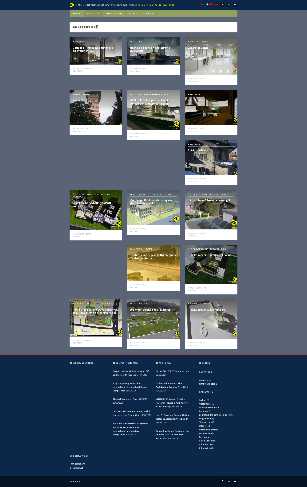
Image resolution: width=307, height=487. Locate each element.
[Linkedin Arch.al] (228, 4)
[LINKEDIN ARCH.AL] (228, 481)
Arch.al (79, 71)
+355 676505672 (77, 464)
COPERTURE (205, 380)
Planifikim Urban (114, 13)
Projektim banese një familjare (206, 309)
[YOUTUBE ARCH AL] (235, 481)
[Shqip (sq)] (212, 4)
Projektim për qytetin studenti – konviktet (93, 204)
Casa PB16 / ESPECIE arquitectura (172, 371)
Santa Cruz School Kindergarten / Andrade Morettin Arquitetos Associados (172, 434)
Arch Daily (165, 362)
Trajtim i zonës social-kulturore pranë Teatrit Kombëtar (153, 256)
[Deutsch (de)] (216, 4)
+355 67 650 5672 (147, 5)
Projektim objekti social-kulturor (150, 309)
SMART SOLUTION (208, 384)
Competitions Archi (127, 362)
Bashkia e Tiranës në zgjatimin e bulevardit (150, 49)
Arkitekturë (93, 13)
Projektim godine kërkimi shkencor (209, 255)
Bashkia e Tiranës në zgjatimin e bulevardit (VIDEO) (93, 49)
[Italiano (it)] (207, 4)
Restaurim (148, 13)
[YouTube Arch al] (235, 4)
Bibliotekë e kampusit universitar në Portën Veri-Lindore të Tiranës (152, 102)
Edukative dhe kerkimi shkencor (155, 94)
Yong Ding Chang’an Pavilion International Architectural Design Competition (130, 387)
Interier (133, 13)
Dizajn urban (205, 440)
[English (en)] (203, 4)
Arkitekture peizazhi (209, 429)
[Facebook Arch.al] (222, 4)
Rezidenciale (80, 94)
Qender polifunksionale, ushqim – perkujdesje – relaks (151, 201)
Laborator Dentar (198, 48)
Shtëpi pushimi (197, 150)
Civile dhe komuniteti (151, 194)
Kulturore (147, 249)
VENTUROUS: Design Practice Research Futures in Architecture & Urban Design (172, 403)
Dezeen (206, 362)
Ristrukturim (195, 100)
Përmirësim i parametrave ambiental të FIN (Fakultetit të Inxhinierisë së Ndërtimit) (95, 313)
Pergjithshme (206, 418)
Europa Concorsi (82, 362)
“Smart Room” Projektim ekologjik (209, 200)
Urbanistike (205, 444)
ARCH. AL (77, 13)
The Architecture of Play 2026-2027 (130, 399)
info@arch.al (166, 5)
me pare (82, 68)
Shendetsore (195, 42)
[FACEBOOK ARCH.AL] (222, 481)
